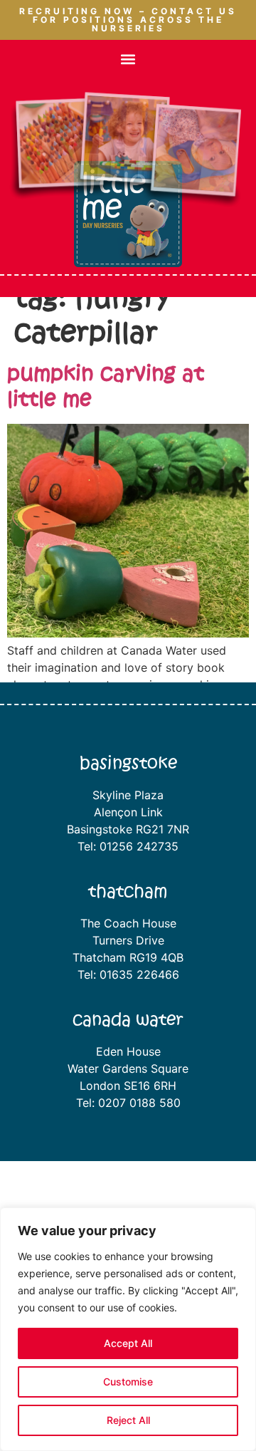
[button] (128, 59)
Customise (128, 1381)
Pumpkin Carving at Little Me (105, 387)
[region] (128, 1329)
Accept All (128, 1343)
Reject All (128, 1420)
